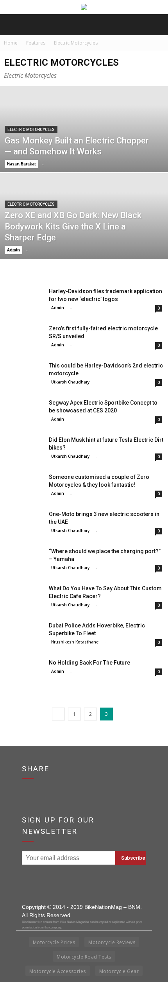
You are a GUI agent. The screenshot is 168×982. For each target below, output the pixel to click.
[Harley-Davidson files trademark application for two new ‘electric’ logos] (23, 300)
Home (11, 42)
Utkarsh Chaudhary (70, 382)
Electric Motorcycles (31, 129)
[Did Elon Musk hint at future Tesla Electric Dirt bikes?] (23, 449)
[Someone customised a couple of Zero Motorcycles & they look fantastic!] (23, 486)
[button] (157, 24)
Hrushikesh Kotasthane (74, 642)
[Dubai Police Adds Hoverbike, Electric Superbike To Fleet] (23, 635)
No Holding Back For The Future (89, 662)
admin (13, 250)
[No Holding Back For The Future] (23, 672)
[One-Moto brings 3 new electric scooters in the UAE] (23, 523)
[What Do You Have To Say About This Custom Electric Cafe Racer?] (23, 597)
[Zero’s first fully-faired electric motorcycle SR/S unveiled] (23, 337)
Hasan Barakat (21, 164)
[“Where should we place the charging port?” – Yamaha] (23, 560)
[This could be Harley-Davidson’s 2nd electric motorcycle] (23, 375)
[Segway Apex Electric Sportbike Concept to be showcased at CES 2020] (23, 412)
